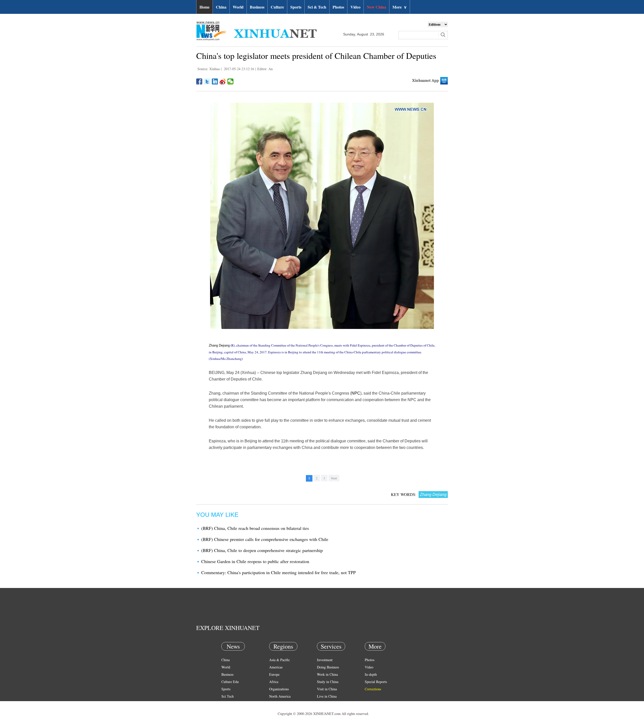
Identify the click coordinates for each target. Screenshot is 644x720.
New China (376, 7)
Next (334, 478)
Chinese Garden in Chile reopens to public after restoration (255, 561)
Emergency (325, 703)
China (221, 7)
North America (280, 696)
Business (257, 7)
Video (355, 7)
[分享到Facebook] (199, 81)
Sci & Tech (317, 7)
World (238, 7)
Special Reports (376, 681)
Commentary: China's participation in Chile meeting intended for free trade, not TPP (278, 572)
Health (226, 703)
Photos (338, 7)
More (399, 7)
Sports (295, 7)
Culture (277, 7)
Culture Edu (230, 681)
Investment (325, 659)
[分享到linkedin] (215, 81)
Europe (274, 674)
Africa (273, 681)
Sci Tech (227, 696)
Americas (276, 667)
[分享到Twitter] (207, 81)
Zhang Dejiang (219, 345)
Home (204, 7)
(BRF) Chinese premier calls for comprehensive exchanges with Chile (264, 539)
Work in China (327, 674)
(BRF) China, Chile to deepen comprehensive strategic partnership (262, 550)
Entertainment (231, 710)
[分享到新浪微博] (223, 81)
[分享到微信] (230, 81)
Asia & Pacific (279, 659)
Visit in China (327, 689)
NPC (355, 393)
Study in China (327, 681)
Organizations (279, 689)
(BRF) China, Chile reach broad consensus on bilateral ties (255, 528)
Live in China (327, 696)
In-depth (371, 674)
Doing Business (328, 667)
